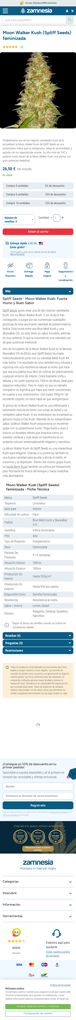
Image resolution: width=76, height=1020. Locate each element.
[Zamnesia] (36, 10)
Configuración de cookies (38, 1013)
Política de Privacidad (58, 812)
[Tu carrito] (72, 11)
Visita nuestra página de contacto (58, 953)
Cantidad (44, 217)
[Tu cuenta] (67, 10)
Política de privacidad (60, 985)
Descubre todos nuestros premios (38, 848)
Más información (17, 254)
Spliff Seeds (10, 310)
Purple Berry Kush (16, 466)
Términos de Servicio (11, 815)
